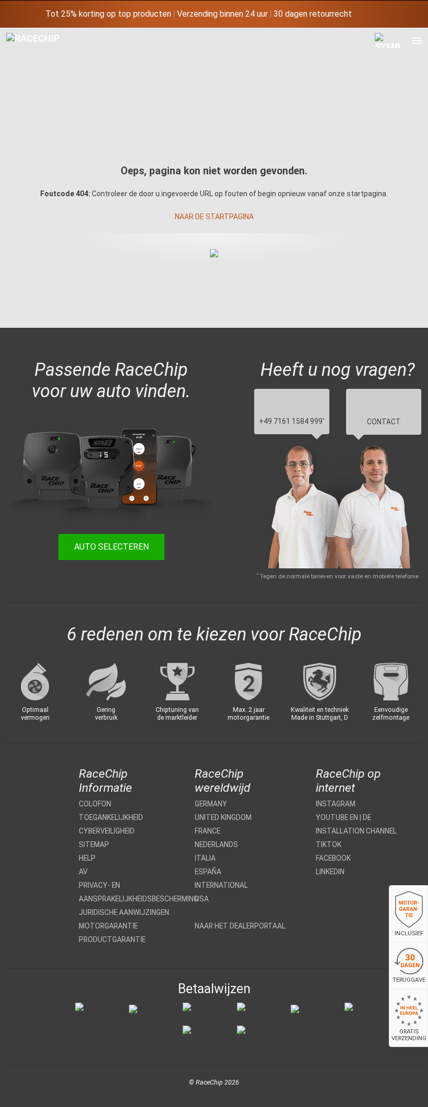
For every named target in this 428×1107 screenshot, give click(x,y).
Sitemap (94, 844)
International (221, 885)
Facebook (333, 858)
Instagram (335, 804)
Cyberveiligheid (107, 831)
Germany (211, 804)
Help (87, 858)
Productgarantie (112, 939)
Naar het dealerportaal (240, 926)
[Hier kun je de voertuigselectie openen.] (388, 135)
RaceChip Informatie (105, 781)
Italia (205, 858)
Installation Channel (356, 831)
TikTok (328, 844)
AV (83, 871)
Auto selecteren (111, 547)
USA (202, 899)
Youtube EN (337, 817)
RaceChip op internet (348, 781)
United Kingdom (223, 817)
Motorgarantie (108, 926)
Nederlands (216, 844)
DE (367, 817)
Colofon (95, 804)
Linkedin (330, 871)
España (208, 871)
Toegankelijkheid (111, 817)
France (207, 831)
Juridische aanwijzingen (124, 912)
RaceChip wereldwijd (223, 781)
